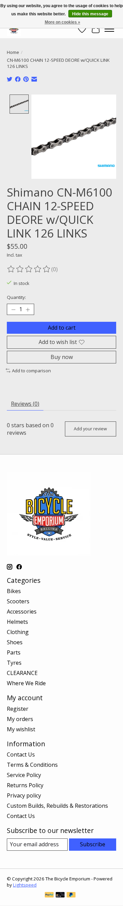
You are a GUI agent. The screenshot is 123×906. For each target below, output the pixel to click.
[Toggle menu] (109, 29)
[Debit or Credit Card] (60, 895)
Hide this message (90, 14)
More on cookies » (62, 22)
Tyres (14, 662)
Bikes (14, 591)
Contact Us (21, 754)
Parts (13, 652)
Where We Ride (26, 683)
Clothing (18, 632)
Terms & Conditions (32, 764)
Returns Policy (25, 785)
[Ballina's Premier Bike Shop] (14, 29)
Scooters (18, 601)
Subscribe (92, 844)
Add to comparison (31, 371)
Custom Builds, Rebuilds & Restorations (57, 805)
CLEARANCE (22, 673)
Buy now (62, 357)
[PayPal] (49, 895)
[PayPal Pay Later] (71, 895)
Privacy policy (24, 795)
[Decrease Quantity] (13, 309)
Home (13, 52)
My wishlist (21, 729)
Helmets (17, 621)
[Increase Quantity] (27, 309)
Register (17, 709)
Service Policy (24, 775)
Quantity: (16, 297)
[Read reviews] (29, 269)
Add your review (90, 429)
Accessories (22, 611)
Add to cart (62, 327)
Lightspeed (25, 885)
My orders (20, 719)
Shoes (15, 642)
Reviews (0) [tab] (25, 403)
